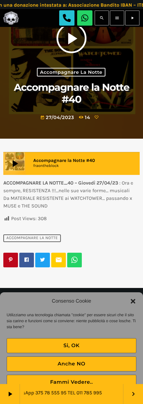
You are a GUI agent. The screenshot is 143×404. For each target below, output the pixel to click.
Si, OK (72, 345)
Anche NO (71, 363)
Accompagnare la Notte (71, 72)
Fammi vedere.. (71, 382)
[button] (133, 301)
